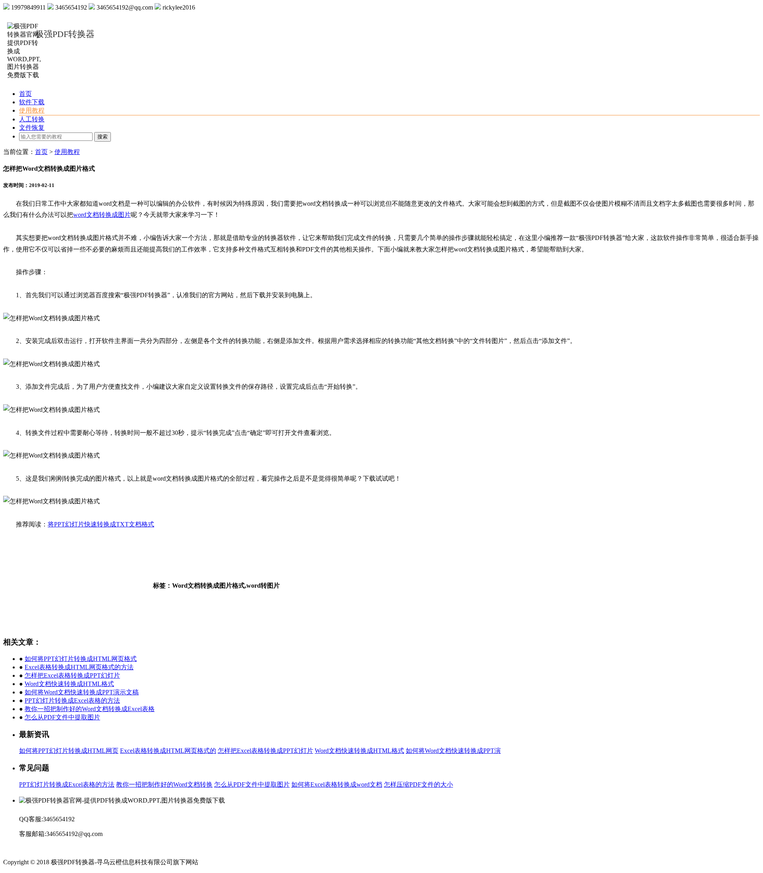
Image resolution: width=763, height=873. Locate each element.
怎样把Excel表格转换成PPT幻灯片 (72, 675)
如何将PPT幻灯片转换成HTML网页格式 (81, 658)
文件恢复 (32, 127)
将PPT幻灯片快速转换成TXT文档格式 (101, 524)
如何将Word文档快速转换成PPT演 (453, 750)
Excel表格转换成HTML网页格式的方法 (79, 667)
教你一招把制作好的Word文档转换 (164, 784)
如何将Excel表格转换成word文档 (336, 784)
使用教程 (32, 110)
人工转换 (32, 119)
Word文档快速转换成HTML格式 (69, 683)
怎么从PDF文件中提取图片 (62, 717)
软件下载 (32, 102)
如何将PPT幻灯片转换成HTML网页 (68, 750)
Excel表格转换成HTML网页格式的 (168, 750)
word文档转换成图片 (102, 214)
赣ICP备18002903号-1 (229, 862)
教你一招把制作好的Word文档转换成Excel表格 (90, 708)
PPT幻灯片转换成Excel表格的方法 (72, 700)
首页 (25, 93)
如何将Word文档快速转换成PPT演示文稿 (82, 692)
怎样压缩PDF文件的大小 (418, 784)
